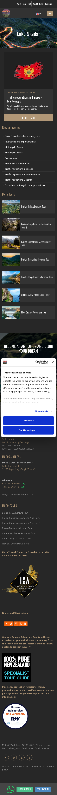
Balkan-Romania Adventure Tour (17, 528)
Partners (48, 3)
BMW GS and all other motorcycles (22, 136)
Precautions (11, 157)
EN (40, 13)
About (19, 3)
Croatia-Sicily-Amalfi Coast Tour (17, 538)
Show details (41, 411)
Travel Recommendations (18, 163)
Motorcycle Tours (14, 152)
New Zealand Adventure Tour (16, 543)
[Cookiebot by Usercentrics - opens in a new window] (36, 362)
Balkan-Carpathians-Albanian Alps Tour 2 (21, 518)
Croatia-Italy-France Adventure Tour (18, 533)
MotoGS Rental (38, 3)
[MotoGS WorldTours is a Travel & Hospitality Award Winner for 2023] (28, 584)
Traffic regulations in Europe (19, 168)
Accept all (29, 420)
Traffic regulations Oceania (18, 179)
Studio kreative (42, 748)
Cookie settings (27, 430)
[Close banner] (53, 362)
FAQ (29, 3)
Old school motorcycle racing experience (25, 185)
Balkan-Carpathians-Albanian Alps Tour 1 (21, 523)
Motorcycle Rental (14, 147)
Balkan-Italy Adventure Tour (15, 512)
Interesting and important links (20, 141)
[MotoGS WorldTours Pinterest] (29, 757)
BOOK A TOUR (24, 789)
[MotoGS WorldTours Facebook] (6, 757)
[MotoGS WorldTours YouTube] (22, 757)
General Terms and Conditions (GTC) (28, 766)
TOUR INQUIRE (43, 789)
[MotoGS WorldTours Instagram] (14, 757)
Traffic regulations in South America (22, 174)
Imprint (5, 766)
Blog (24, 3)
